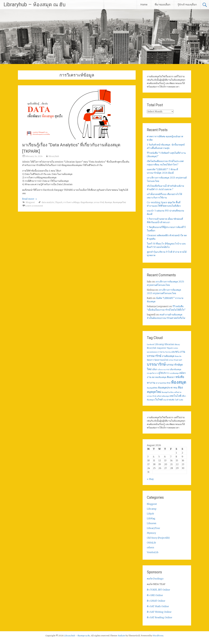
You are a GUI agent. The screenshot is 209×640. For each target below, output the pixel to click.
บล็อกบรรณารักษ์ (163, 370)
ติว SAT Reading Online (159, 617)
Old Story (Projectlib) (158, 537)
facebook (150, 345)
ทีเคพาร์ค (178, 356)
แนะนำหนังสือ (168, 400)
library (177, 345)
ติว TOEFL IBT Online (158, 589)
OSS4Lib (151, 542)
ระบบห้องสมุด (174, 373)
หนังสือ (179, 377)
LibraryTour (153, 528)
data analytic (48, 202)
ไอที (176, 400)
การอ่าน (161, 352)
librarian (169, 344)
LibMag (151, 518)
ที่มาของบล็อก (162, 4)
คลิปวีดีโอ (175, 352)
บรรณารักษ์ (99, 202)
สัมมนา (171, 377)
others (150, 547)
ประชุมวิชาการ (152, 373)
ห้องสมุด (108, 202)
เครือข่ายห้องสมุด (163, 396)
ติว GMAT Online (156, 600)
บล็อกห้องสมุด (175, 369)
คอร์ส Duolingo (155, 578)
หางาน (151, 382)
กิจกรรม (168, 352)
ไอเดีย (181, 400)
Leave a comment (34, 205)
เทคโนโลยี (175, 395)
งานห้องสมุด (168, 356)
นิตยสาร (150, 360)
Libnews (151, 523)
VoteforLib (152, 552)
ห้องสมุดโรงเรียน (168, 392)
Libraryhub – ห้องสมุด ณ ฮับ (35, 5)
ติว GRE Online (155, 595)
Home (143, 4)
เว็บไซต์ (158, 399)
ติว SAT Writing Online (159, 611)
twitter (175, 348)
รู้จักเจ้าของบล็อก (187, 4)
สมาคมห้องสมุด (159, 377)
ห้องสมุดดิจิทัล (152, 388)
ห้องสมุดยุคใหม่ (119, 202)
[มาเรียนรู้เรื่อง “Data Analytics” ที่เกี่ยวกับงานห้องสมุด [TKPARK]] (66, 138)
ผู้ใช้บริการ (164, 373)
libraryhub (53, 156)
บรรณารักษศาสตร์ (175, 360)
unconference (152, 352)
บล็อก (154, 369)
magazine (161, 348)
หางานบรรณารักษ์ (163, 383)
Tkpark (58, 202)
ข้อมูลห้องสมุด (86, 202)
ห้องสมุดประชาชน (167, 387)
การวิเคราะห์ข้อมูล (71, 202)
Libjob (150, 513)
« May (150, 479)
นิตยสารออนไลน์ (161, 360)
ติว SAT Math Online (158, 606)
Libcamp (159, 344)
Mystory (151, 533)
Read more (29, 198)
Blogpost (30, 202)
